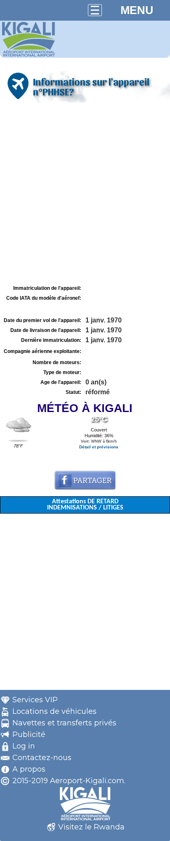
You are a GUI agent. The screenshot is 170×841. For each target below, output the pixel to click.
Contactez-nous (41, 757)
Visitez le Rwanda (91, 827)
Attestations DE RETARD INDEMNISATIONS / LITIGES (85, 504)
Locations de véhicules (54, 711)
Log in (23, 746)
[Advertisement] (85, 194)
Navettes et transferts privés (64, 722)
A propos (28, 769)
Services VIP (35, 699)
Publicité (28, 734)
